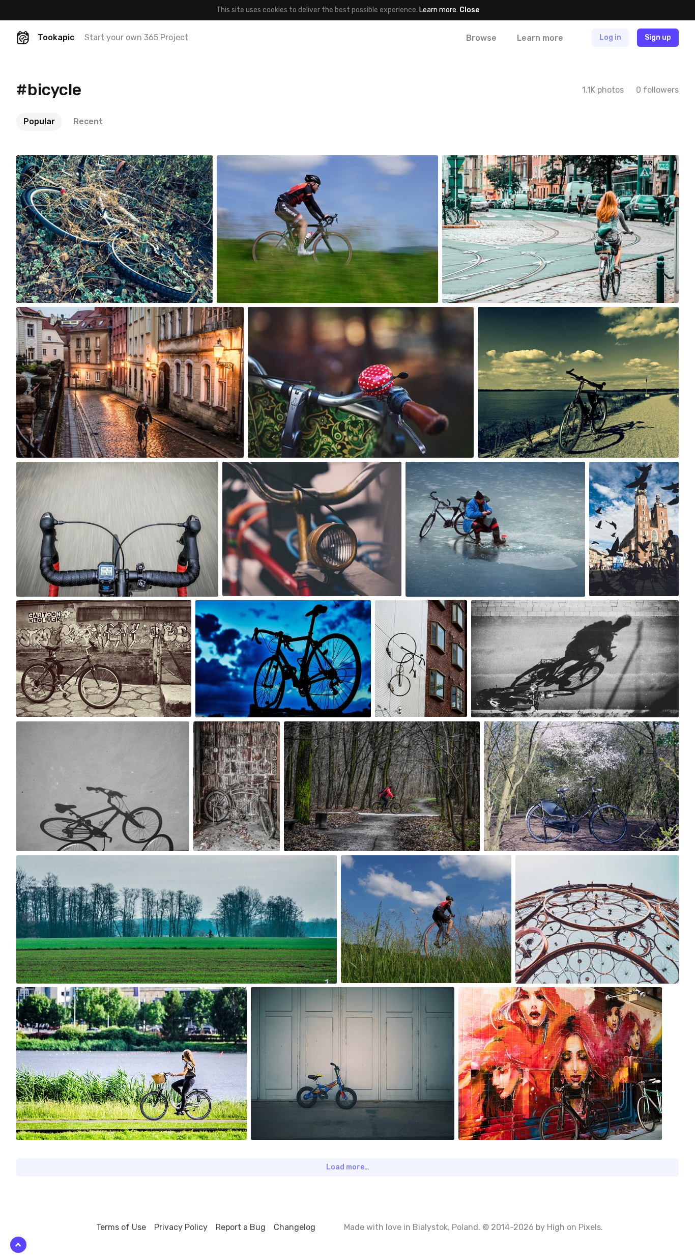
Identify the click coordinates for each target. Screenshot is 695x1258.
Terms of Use (121, 1227)
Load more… (347, 1167)
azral (437, 469)
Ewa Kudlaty (291, 314)
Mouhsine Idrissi (243, 729)
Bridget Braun (561, 862)
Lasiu (622, 469)
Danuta (513, 314)
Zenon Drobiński (492, 162)
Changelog (294, 1227)
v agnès (377, 862)
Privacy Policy (181, 1227)
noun (249, 162)
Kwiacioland (59, 607)
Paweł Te (261, 469)
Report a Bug (241, 1227)
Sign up (658, 37)
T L (224, 607)
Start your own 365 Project (136, 37)
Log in (610, 37)
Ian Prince (290, 994)
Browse (481, 38)
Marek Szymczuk (67, 469)
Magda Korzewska (68, 729)
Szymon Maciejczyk (538, 729)
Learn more (437, 10)
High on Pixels (574, 1227)
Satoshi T (56, 162)
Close (469, 10)
